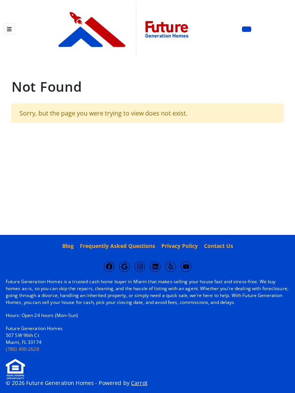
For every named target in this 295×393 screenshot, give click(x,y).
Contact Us (218, 245)
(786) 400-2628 (22, 349)
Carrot (139, 382)
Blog (68, 245)
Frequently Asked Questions (117, 245)
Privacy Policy (179, 245)
